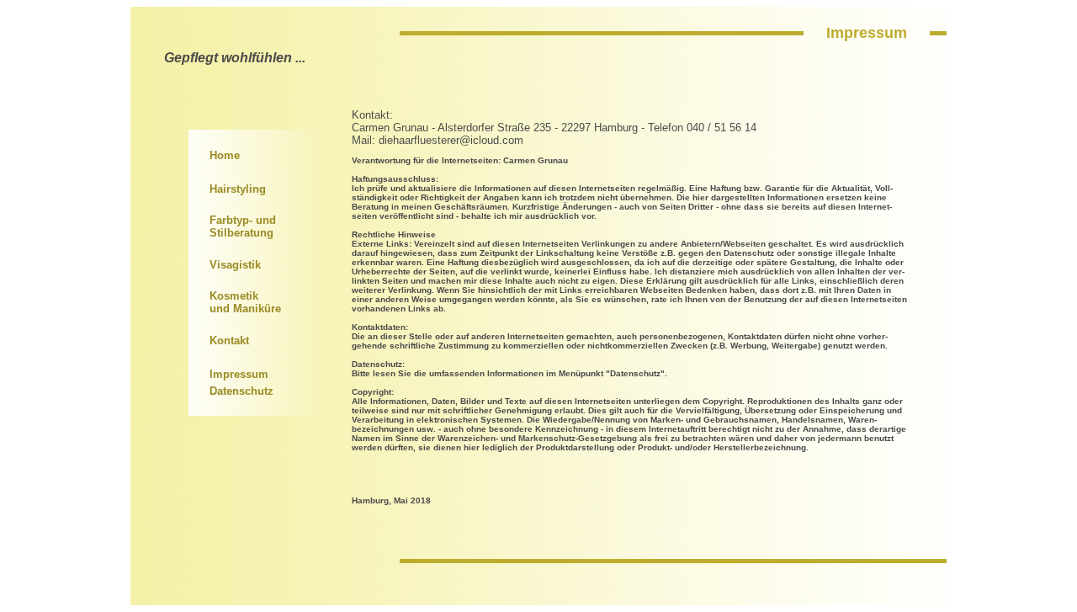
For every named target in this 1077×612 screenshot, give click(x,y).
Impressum (239, 374)
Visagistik (235, 264)
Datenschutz (241, 391)
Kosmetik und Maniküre (245, 302)
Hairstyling (238, 189)
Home (225, 155)
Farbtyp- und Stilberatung (243, 226)
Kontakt (229, 340)
